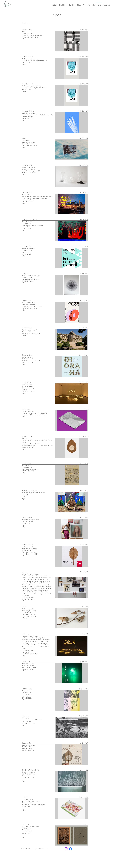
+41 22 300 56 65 (25, 848)
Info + (24, 39)
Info (23, 417)
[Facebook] (70, 848)
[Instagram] (66, 848)
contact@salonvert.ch (41, 848)
